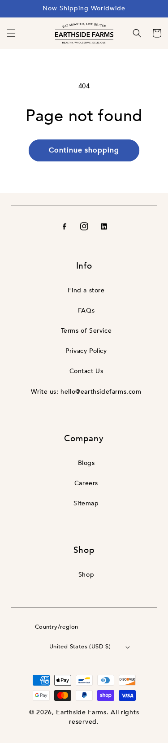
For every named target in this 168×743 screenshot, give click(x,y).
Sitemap (86, 503)
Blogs (86, 463)
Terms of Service (86, 330)
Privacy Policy (86, 351)
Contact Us (86, 371)
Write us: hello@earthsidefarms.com (86, 391)
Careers (86, 483)
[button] (11, 33)
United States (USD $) (80, 647)
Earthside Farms (81, 712)
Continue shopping (84, 150)
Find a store (86, 290)
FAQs (86, 310)
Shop (86, 574)
